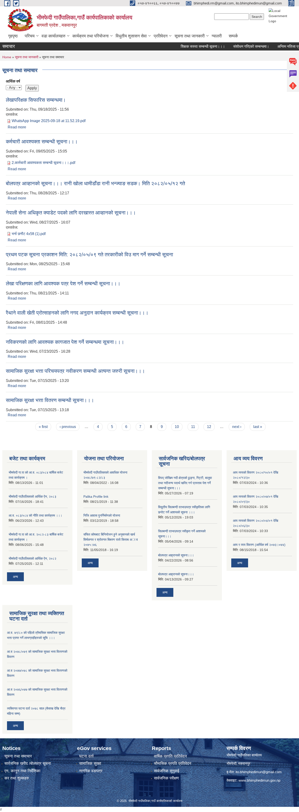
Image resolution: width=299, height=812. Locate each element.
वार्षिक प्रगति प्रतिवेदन (170, 756)
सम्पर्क (233, 36)
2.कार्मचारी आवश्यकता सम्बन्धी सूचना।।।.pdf (43, 163)
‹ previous (68, 427)
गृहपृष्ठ (13, 36)
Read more (17, 127)
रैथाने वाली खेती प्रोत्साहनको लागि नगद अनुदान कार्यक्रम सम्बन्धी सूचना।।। (77, 313)
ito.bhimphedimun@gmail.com (258, 772)
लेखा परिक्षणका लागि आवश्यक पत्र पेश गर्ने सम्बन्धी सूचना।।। (63, 283)
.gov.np (274, 780)
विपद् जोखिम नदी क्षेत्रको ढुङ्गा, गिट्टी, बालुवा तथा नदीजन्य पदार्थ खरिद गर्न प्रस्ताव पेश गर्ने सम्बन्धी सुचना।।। (185, 483)
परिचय (30, 36)
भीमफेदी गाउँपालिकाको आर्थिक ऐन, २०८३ (32, 496)
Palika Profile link (95, 496)
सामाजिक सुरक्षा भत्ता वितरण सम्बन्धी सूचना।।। (50, 400)
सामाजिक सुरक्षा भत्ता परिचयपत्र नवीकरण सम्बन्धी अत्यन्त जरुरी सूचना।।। (75, 371)
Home (6, 57)
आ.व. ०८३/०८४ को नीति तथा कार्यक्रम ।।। (35, 515)
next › (236, 427)
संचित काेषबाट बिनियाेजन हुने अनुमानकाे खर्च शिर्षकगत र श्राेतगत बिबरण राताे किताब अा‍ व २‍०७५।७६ (110, 540)
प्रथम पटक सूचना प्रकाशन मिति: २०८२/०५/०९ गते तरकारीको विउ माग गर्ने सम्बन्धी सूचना (89, 254)
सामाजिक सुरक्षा (90, 763)
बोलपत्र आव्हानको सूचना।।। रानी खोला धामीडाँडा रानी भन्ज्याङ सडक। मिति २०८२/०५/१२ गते (95, 183)
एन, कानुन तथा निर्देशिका (22, 771)
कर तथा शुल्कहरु (16, 778)
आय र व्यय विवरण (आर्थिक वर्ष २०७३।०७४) (259, 545)
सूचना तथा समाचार (18, 756)
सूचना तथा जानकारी (189, 36)
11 (193, 427)
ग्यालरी (217, 36)
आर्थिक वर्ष (13, 81)
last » (257, 427)
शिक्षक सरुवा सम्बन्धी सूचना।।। (194, 46)
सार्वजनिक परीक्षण (166, 778)
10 (177, 427)
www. (242, 780)
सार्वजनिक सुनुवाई (166, 771)
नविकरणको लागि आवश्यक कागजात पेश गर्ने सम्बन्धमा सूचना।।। (65, 342)
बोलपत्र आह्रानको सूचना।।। (176, 555)
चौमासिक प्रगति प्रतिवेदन (172, 763)
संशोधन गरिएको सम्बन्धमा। (242, 46)
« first (43, 427)
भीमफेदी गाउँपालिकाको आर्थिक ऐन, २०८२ (32, 558)
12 (209, 427)
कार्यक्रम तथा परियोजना (90, 36)
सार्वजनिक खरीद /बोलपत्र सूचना (27, 763)
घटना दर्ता (86, 756)
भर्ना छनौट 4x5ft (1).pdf (29, 234)
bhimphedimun (258, 780)
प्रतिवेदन (160, 36)
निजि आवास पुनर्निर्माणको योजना (101, 515)
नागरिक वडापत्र (90, 771)
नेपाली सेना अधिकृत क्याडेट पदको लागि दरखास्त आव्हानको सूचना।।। (71, 213)
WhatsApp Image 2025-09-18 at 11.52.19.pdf (48, 121)
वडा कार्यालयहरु (53, 36)
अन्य (15, 577)
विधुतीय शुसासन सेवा (131, 36)
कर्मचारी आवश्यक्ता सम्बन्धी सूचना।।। (42, 142)
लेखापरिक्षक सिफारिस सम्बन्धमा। (36, 100)
